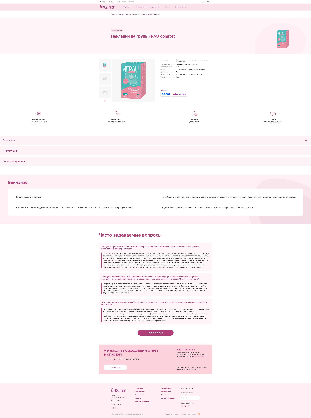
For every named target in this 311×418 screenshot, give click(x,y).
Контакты (131, 1)
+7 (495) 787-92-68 (116, 404)
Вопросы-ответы (121, 1)
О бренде (102, 1)
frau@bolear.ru (115, 408)
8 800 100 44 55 (186, 349)
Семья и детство (199, 356)
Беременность (155, 7)
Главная (113, 14)
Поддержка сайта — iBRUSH (172, 414)
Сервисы (110, 1)
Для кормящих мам (132, 14)
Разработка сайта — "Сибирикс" (189, 414)
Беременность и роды (117, 30)
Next (105, 101)
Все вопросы (155, 332)
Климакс (167, 7)
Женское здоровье (181, 7)
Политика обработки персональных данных (133, 414)
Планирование (141, 7)
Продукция (126, 7)
